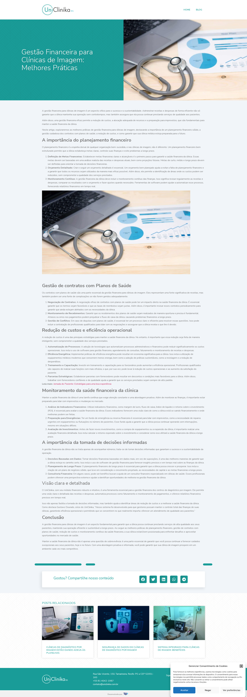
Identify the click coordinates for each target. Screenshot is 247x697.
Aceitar (184, 690)
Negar (208, 690)
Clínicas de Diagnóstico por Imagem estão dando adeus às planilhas (65, 650)
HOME (187, 9)
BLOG (199, 9)
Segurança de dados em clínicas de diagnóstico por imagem (123, 649)
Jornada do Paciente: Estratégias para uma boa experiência (82, 384)
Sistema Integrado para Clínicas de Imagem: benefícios (178, 649)
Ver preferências (231, 690)
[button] (241, 666)
